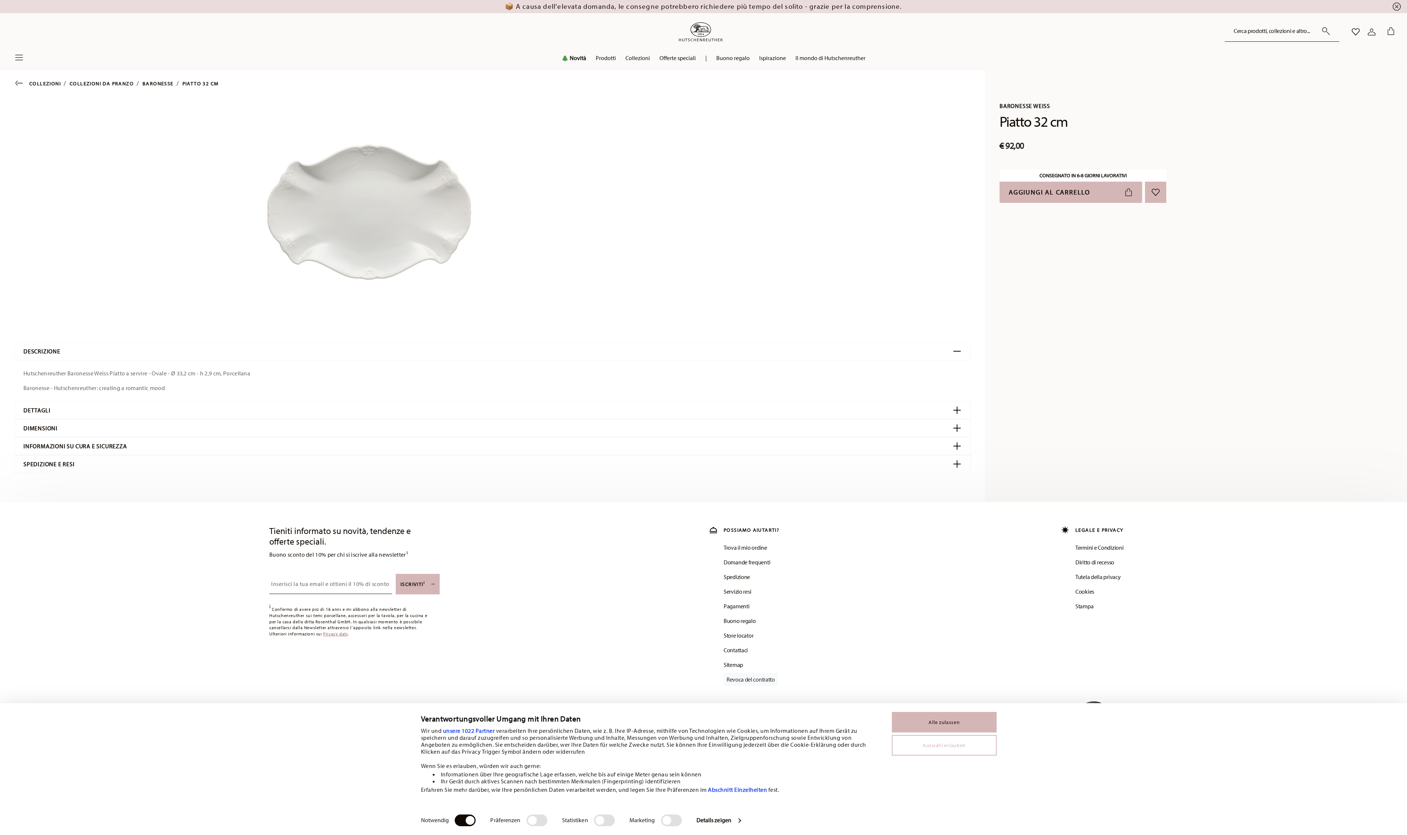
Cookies (1084, 591)
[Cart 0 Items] (1389, 32)
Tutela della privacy (1097, 576)
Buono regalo (740, 620)
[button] (606, 60)
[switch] (537, 820)
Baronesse (158, 83)
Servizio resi (737, 591)
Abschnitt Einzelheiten (737, 789)
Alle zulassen (944, 722)
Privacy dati (335, 634)
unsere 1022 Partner (469, 730)
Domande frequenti (747, 562)
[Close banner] (1396, 6)
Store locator (738, 635)
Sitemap (733, 664)
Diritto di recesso (1094, 562)
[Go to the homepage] (701, 31)
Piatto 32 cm (200, 83)
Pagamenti (736, 606)
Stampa (1084, 606)
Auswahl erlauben (944, 745)
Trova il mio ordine (745, 547)
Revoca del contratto (751, 679)
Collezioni (45, 83)
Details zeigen (714, 820)
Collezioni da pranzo (102, 83)
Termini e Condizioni (1099, 547)
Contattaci (736, 650)
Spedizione (737, 576)
